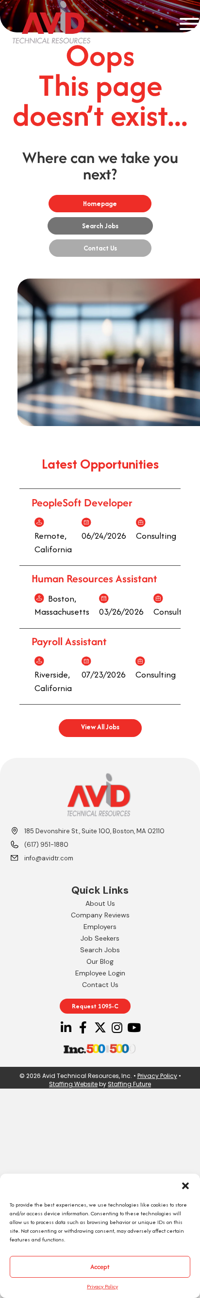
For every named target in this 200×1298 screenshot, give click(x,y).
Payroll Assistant (69, 641)
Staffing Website (73, 1084)
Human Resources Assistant (94, 578)
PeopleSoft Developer (82, 502)
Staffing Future (129, 1084)
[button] (185, 1186)
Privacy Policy (102, 1286)
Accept (100, 1266)
